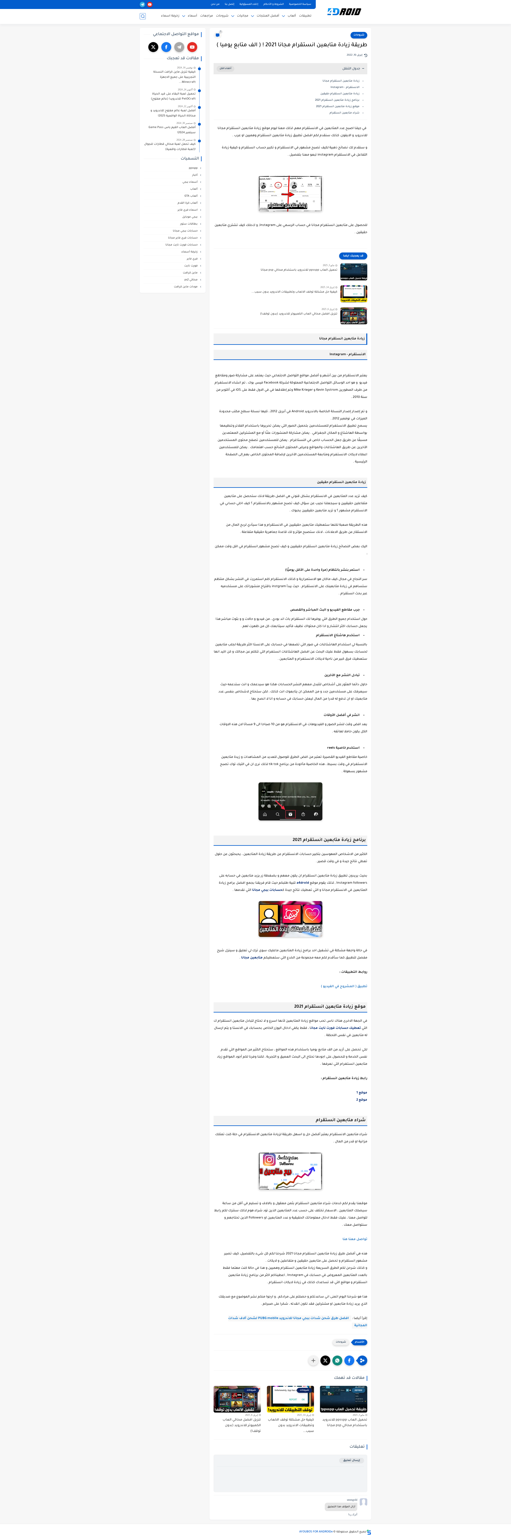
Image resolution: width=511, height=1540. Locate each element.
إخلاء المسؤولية (249, 4)
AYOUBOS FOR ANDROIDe (316, 1532)
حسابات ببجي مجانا (267, 890)
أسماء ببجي (190, 182)
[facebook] (166, 47)
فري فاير (192, 258)
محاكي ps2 (191, 279)
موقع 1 (362, 1093)
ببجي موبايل (190, 217)
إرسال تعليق (351, 1460)
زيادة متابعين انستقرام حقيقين (339, 93)
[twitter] (153, 47)
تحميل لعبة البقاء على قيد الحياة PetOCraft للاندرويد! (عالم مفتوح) (173, 97)
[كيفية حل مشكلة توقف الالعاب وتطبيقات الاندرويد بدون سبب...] (353, 293)
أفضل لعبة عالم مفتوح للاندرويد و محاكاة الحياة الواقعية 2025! (173, 113)
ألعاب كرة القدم (188, 203)
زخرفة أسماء (189, 251)
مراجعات (206, 16)
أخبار (195, 175)
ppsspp (193, 168)
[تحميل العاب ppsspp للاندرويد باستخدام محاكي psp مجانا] (353, 271)
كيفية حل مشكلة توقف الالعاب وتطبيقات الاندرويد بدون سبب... (294, 292)
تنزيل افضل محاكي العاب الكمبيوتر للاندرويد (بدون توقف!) (298, 314)
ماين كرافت (190, 272)
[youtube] (150, 4)
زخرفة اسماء (170, 16)
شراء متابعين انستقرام (344, 112)
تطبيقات (305, 16)
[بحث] (143, 16)
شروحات (222, 16)
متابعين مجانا (252, 958)
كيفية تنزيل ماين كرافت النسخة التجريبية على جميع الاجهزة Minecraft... (174, 77)
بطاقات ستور (189, 224)
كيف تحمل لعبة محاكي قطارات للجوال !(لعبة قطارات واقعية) (170, 147)
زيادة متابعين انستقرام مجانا (340, 81)
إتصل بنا (229, 4)
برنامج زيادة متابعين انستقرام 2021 (337, 100)
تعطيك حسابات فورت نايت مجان (336, 1028)
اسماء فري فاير (188, 210)
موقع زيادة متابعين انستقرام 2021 (337, 106)
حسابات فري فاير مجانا (183, 238)
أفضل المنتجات (268, 16)
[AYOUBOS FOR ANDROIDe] (344, 11)
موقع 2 (361, 1100)
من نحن (215, 4)
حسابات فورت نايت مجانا (181, 245)
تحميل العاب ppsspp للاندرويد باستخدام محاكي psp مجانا (299, 270)
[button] (349, 1360)
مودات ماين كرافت (186, 286)
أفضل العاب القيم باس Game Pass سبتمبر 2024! (172, 130)
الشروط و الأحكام (273, 4)
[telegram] (142, 4)
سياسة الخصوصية (300, 4)
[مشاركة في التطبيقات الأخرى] (313, 1360)
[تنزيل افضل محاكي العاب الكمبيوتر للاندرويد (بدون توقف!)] (353, 315)
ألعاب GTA (191, 196)
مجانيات (242, 16)
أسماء (192, 16)
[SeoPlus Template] (368, 1532)
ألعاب (292, 16)
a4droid (303, 883)
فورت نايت (191, 265)
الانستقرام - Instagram (345, 87)
